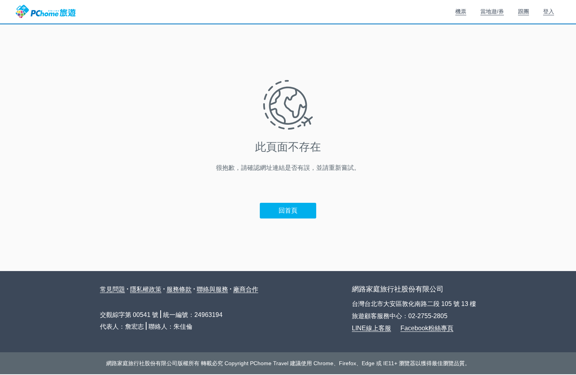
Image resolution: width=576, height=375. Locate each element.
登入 (548, 11)
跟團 (523, 11)
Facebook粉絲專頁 (426, 328)
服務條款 (179, 289)
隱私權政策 (145, 289)
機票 (460, 11)
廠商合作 (245, 289)
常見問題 (112, 289)
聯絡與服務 (212, 289)
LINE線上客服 (371, 328)
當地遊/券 (492, 11)
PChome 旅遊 (46, 12)
